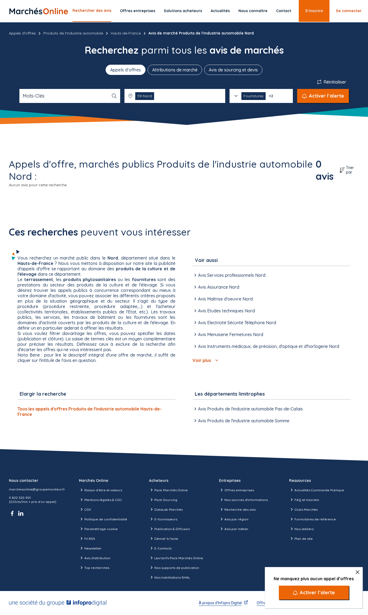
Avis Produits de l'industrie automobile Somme (243, 420)
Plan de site (303, 539)
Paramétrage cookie (101, 529)
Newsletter (93, 548)
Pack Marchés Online (171, 490)
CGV (87, 509)
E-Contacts (163, 548)
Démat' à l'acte (166, 539)
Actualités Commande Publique (319, 490)
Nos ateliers (304, 529)
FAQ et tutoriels (306, 500)
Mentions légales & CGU (103, 500)
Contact (283, 10)
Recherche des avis (240, 509)
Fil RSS (89, 539)
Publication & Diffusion (172, 529)
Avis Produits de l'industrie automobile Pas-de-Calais (250, 409)
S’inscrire (314, 10)
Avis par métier (236, 529)
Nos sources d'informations (246, 500)
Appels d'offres (22, 33)
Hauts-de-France (126, 33)
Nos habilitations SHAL (172, 577)
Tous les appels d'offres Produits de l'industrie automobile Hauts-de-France (90, 411)
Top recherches (96, 568)
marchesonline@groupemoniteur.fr (37, 489)
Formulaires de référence (315, 519)
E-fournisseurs (165, 519)
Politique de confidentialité (105, 519)
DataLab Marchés (168, 509)
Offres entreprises (137, 10)
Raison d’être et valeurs (103, 490)
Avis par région (236, 519)
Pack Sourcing (165, 500)
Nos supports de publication (176, 568)
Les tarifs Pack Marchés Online (178, 558)
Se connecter (349, 10)
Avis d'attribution (97, 558)
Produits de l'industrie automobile (73, 33)
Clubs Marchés (306, 509)
